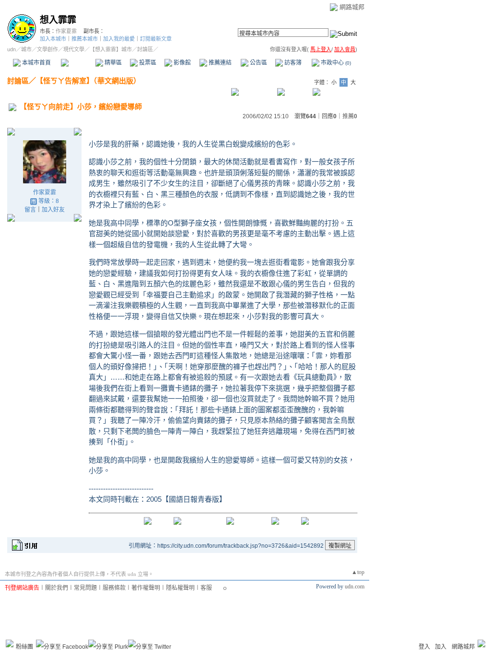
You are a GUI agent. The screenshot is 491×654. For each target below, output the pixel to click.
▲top (357, 572)
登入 (424, 646)
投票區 (147, 62)
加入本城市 (53, 39)
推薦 (349, 116)
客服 (206, 588)
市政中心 (335, 62)
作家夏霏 (66, 31)
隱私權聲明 (180, 588)
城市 (26, 49)
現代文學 (73, 49)
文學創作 (47, 49)
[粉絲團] (9, 643)
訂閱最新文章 (156, 39)
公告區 (257, 62)
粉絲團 (24, 646)
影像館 (181, 62)
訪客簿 (292, 62)
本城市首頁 (36, 62)
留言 (30, 209)
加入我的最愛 (119, 39)
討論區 (78, 62)
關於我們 (56, 588)
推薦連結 (219, 62)
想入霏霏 (58, 20)
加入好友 (53, 209)
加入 (440, 646)
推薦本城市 (84, 39)
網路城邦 (351, 7)
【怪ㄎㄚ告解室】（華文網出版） (88, 81)
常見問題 (85, 588)
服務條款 (114, 588)
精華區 (112, 62)
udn (11, 49)
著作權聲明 (145, 588)
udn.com (354, 586)
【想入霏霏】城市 (111, 49)
